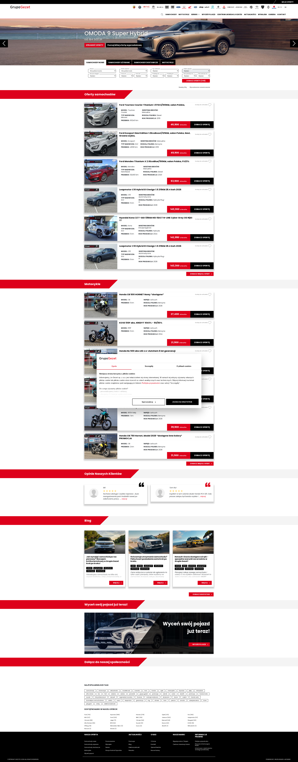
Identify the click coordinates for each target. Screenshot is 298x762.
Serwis (194, 14)
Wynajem (262, 14)
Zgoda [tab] (114, 366)
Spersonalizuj (147, 402)
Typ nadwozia (156, 69)
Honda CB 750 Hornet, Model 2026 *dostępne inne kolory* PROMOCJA (150, 437)
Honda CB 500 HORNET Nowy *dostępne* (141, 294)
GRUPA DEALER (278, 759)
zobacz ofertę (202, 124)
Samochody (171, 14)
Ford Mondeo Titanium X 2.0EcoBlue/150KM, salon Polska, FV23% (154, 161)
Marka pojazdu (125, 69)
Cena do (138, 74)
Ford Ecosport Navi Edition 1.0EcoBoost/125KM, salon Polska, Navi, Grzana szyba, (154, 134)
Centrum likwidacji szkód (229, 14)
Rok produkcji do (202, 74)
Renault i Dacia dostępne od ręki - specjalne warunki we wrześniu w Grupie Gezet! (191, 559)
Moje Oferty (287, 2)
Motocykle (184, 14)
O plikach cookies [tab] (184, 366)
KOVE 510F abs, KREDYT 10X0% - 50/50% (140, 322)
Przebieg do (170, 74)
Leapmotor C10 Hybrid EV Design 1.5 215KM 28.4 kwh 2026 (150, 189)
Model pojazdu (188, 69)
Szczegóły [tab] (149, 366)
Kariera (272, 14)
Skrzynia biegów (94, 74)
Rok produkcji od (188, 74)
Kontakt (281, 14)
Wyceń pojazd (208, 14)
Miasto (92, 69)
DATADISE (288, 759)
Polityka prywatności (151, 383)
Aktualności (250, 14)
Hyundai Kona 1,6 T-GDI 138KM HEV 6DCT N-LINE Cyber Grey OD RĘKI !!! (155, 219)
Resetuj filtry (183, 87)
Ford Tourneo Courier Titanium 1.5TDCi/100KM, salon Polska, (152, 105)
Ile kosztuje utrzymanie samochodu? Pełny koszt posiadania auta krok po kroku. (148, 559)
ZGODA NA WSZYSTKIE (182, 402)
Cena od (123, 74)
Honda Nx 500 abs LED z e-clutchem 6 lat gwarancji (147, 351)
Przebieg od (155, 74)
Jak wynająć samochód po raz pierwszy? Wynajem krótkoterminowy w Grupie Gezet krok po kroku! (102, 560)
